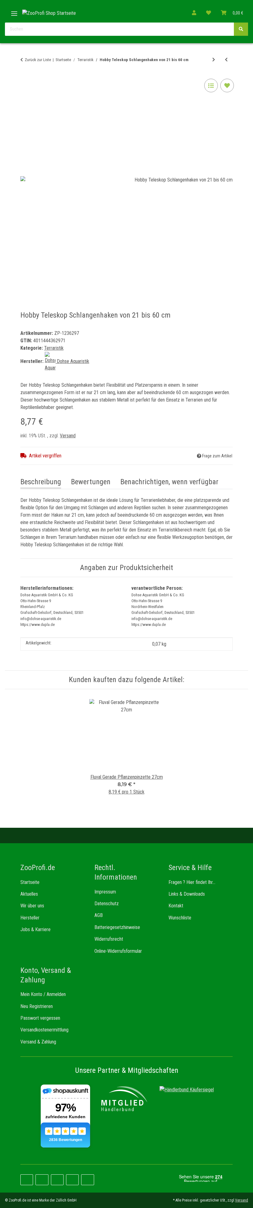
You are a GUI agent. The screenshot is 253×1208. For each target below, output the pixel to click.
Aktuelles (29, 894)
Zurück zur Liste (38, 59)
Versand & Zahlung (38, 1042)
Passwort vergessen (40, 1018)
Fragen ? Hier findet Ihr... (191, 882)
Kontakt (175, 906)
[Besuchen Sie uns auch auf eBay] (87, 1179)
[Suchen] (241, 29)
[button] (194, 13)
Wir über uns (32, 906)
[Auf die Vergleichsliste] (211, 85)
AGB (98, 915)
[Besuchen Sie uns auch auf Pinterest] (41, 1179)
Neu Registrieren (36, 1006)
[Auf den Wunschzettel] (227, 85)
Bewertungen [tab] (90, 481)
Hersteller (29, 918)
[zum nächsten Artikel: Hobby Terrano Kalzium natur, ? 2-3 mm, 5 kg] (213, 59)
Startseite (29, 882)
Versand (68, 436)
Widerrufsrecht (108, 939)
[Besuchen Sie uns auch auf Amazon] (72, 1179)
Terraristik (54, 348)
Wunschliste (179, 918)
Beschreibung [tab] (40, 481)
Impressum (105, 892)
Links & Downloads (186, 894)
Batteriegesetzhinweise (117, 927)
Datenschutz (106, 903)
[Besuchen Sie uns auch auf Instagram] (57, 1179)
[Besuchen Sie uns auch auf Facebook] (26, 1179)
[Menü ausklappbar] (14, 11)
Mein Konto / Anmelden (43, 994)
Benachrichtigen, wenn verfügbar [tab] (169, 481)
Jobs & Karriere (35, 929)
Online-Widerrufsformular (118, 951)
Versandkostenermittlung (44, 1030)
